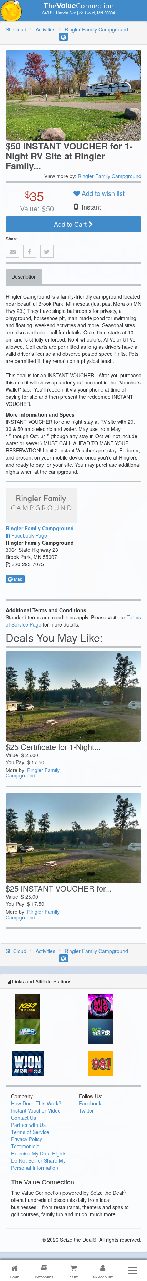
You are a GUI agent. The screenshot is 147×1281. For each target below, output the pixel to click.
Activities (45, 29)
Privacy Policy (26, 1139)
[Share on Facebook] (29, 251)
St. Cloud (16, 29)
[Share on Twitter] (47, 251)
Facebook (90, 1103)
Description (24, 276)
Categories (44, 1277)
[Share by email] (12, 251)
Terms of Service (30, 1131)
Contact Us (23, 1117)
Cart (74, 1277)
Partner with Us (28, 1124)
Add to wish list (102, 193)
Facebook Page (28, 535)
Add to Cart (71, 224)
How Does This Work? (36, 1103)
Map (17, 579)
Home (14, 1277)
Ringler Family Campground (96, 29)
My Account (103, 1277)
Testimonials (25, 1146)
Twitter (86, 1110)
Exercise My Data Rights (38, 1153)
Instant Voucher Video (36, 1110)
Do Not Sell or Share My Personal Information (38, 1164)
